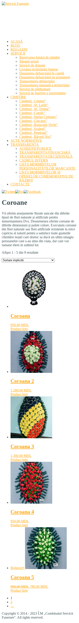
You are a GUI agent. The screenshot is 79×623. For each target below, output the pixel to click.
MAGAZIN (19, 49)
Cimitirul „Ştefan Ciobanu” (38, 117)
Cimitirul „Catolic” (32, 113)
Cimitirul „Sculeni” (32, 129)
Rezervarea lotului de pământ (39, 57)
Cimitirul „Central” (32, 101)
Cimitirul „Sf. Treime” (34, 109)
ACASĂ (17, 41)
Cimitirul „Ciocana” (33, 121)
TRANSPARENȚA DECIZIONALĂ (46, 156)
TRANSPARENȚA (25, 144)
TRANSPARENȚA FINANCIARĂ (44, 152)
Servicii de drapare (32, 65)
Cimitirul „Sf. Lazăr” (33, 105)
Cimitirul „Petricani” (33, 133)
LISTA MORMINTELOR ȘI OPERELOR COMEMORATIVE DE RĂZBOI (46, 176)
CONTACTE (20, 184)
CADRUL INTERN (33, 160)
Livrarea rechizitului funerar (38, 69)
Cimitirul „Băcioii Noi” (35, 137)
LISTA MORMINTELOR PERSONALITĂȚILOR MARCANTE (47, 166)
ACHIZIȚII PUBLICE (35, 148)
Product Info (19, 329)
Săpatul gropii (29, 61)
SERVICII (18, 53)
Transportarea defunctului (37, 81)
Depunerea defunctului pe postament (44, 77)
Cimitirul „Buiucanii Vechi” (38, 125)
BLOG (15, 45)
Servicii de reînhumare (34, 89)
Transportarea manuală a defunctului (44, 85)
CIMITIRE (18, 97)
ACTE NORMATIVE (26, 140)
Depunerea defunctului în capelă (41, 73)
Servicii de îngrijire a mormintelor (42, 93)
